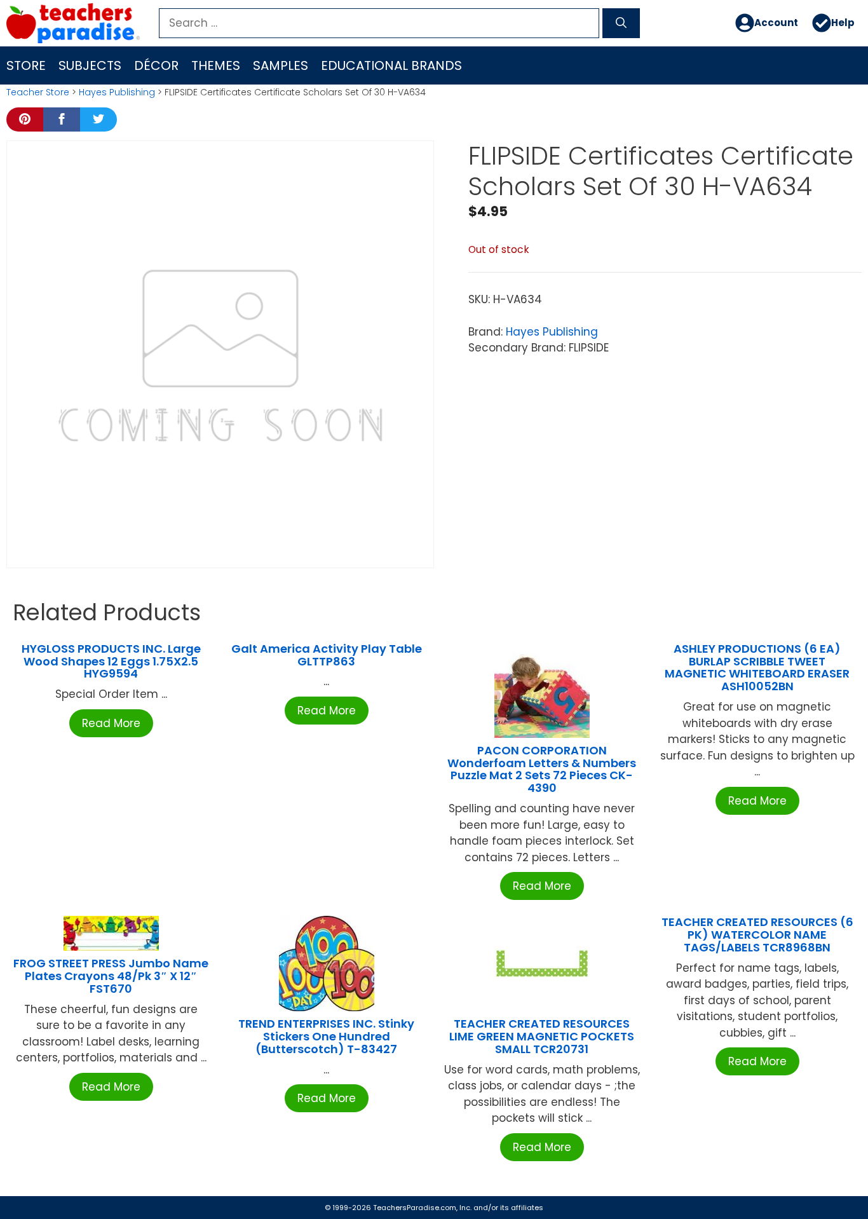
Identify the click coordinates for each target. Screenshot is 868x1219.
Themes (215, 65)
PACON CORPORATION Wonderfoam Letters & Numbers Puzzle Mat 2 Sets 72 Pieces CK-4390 (541, 769)
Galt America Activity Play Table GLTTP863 (326, 655)
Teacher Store (37, 92)
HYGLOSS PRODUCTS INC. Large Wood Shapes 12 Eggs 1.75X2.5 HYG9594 (111, 661)
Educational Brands (391, 65)
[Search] (621, 23)
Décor (156, 65)
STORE (26, 65)
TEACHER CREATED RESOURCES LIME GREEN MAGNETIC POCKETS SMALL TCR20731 (541, 1036)
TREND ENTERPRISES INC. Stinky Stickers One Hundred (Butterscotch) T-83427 (326, 1036)
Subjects (89, 65)
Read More (111, 723)
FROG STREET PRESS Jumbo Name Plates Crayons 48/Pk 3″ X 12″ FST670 (110, 976)
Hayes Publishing (117, 92)
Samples (280, 65)
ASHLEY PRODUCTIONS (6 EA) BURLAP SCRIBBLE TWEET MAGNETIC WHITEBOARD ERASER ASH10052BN (757, 667)
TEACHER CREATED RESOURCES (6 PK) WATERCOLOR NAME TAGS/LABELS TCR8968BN (757, 934)
